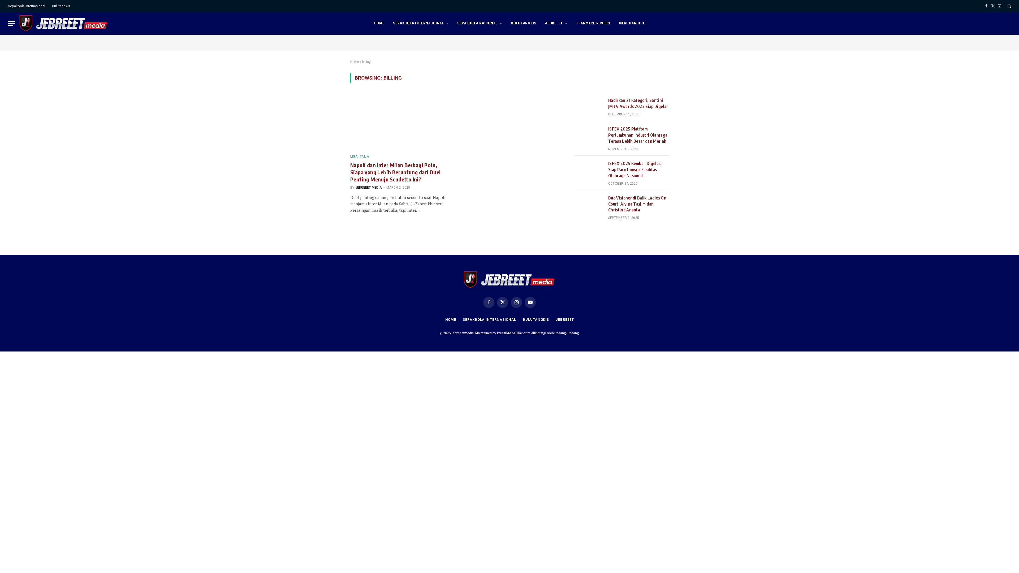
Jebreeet (554, 23)
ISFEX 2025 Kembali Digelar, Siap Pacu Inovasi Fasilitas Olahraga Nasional (635, 169)
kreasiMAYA (506, 333)
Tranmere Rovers (593, 23)
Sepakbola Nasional (477, 23)
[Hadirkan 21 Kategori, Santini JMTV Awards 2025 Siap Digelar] (588, 107)
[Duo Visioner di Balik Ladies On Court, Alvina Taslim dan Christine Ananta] (588, 204)
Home (379, 23)
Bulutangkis (61, 6)
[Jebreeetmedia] (63, 23)
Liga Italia (359, 156)
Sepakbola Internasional (26, 6)
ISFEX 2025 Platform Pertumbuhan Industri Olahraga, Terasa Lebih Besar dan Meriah (638, 135)
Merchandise (632, 23)
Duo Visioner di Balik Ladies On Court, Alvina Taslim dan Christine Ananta (637, 204)
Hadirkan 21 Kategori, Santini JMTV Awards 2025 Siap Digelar (638, 103)
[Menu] (11, 23)
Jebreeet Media (368, 187)
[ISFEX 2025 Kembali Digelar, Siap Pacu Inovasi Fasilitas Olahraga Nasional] (588, 170)
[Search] (1009, 6)
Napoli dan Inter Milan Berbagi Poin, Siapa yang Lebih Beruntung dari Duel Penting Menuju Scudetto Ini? (395, 172)
